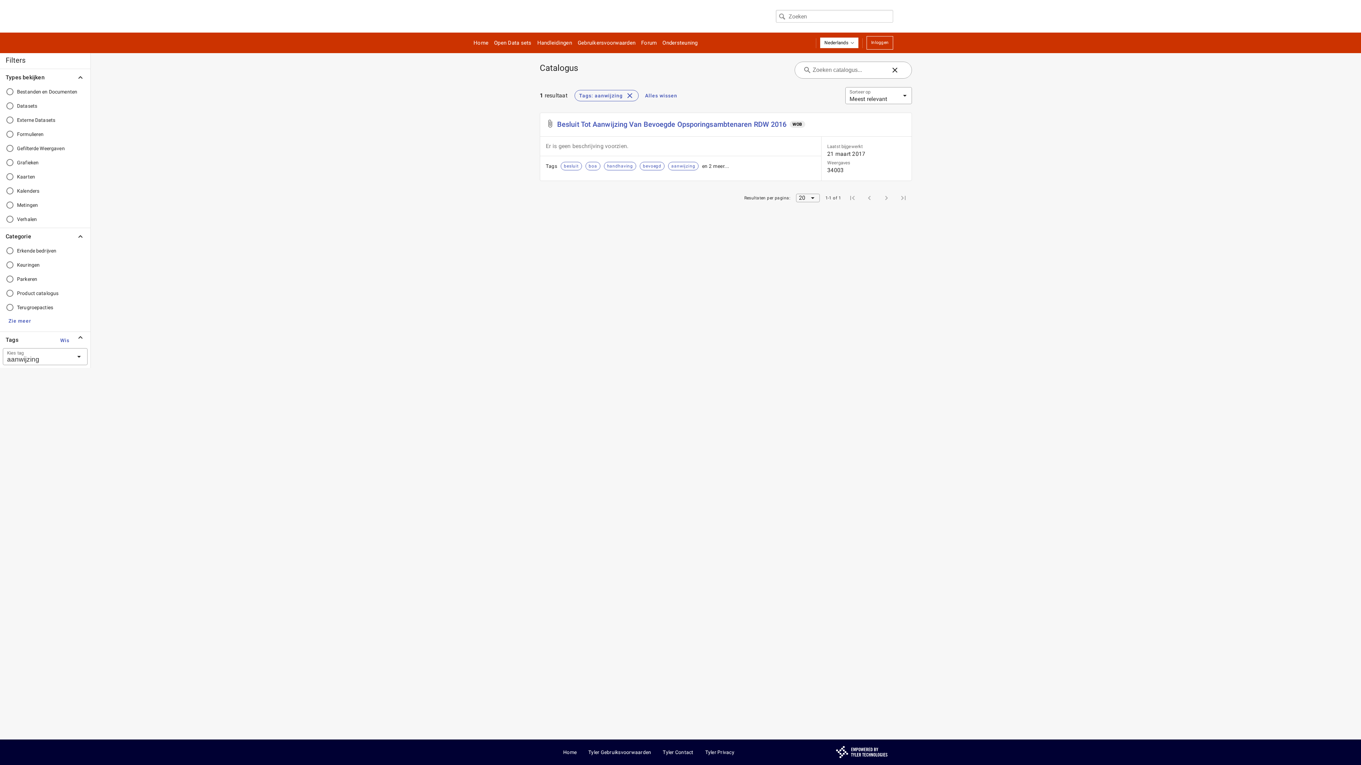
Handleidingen (554, 43)
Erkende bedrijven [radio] (36, 251)
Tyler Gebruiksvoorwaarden (619, 752)
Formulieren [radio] (30, 134)
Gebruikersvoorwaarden (606, 43)
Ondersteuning (680, 43)
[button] (839, 43)
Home (481, 43)
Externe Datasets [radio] (36, 120)
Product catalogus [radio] (37, 293)
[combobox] (834, 16)
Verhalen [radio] (27, 219)
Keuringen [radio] (28, 265)
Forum (649, 43)
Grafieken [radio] (28, 162)
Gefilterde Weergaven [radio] (41, 148)
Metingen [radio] (27, 205)
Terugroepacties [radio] (35, 307)
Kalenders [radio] (28, 191)
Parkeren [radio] (27, 279)
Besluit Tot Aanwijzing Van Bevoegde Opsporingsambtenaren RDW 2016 (672, 124)
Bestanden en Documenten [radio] (47, 92)
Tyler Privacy (719, 752)
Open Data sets (513, 43)
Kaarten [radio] (26, 177)
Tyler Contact (678, 752)
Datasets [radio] (27, 106)
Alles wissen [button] (661, 95)
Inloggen (880, 42)
